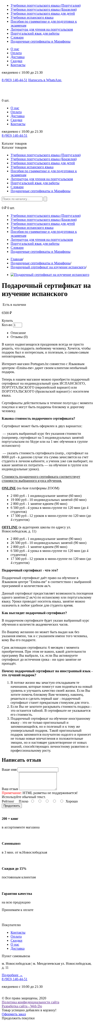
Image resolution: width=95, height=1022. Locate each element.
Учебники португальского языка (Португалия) (46, 5)
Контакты (18, 65)
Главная (17, 259)
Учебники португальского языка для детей (43, 13)
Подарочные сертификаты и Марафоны (40, 41)
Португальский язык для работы (35, 33)
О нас (15, 49)
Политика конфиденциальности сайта (30, 1002)
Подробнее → (12, 975)
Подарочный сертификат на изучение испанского (48, 267)
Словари (17, 37)
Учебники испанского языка (32, 17)
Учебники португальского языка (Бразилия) (44, 9)
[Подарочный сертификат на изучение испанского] (50, 275)
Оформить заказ (14, 1014)
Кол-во (7, 325)
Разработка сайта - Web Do (22, 1006)
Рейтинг (8, 801)
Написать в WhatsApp (45, 80)
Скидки (16, 61)
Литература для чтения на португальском (42, 29)
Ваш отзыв (10, 789)
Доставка (18, 57)
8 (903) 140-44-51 (14, 80)
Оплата (16, 53)
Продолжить (12, 805)
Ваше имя (9, 769)
